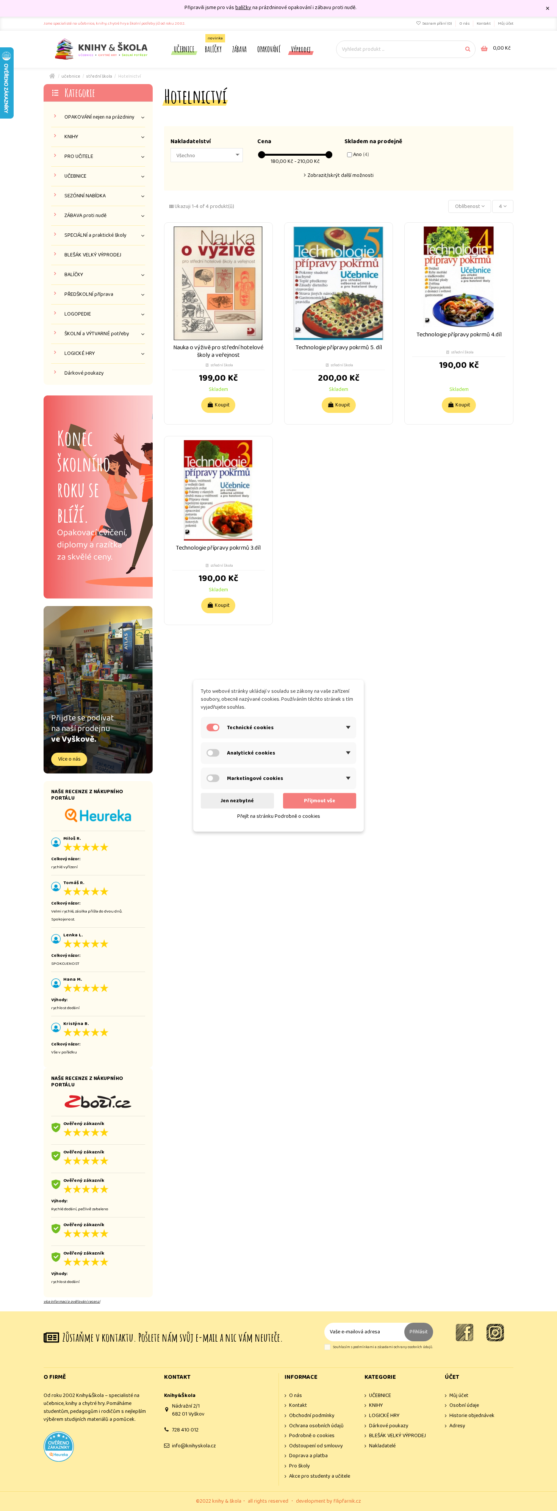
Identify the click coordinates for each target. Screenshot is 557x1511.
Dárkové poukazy (84, 373)
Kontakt (484, 23)
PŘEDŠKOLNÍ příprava (88, 294)
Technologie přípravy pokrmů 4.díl (459, 334)
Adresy (457, 1426)
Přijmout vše (319, 800)
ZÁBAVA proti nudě (85, 216)
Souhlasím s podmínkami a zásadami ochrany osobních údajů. (383, 1347)
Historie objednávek (471, 1416)
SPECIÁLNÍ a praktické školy (95, 235)
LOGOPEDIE (77, 314)
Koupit (222, 405)
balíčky (243, 7)
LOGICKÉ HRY (79, 354)
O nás (464, 23)
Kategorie (79, 93)
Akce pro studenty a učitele (319, 1476)
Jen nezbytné (237, 800)
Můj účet (505, 23)
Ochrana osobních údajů (316, 1426)
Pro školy (299, 1466)
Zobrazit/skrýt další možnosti (341, 175)
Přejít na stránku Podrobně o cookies (278, 816)
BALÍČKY (73, 275)
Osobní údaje (464, 1405)
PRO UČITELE (78, 157)
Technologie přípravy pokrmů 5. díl (339, 347)
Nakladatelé (382, 1446)
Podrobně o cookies (312, 1436)
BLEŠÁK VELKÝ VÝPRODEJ (92, 255)
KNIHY (71, 137)
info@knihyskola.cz (194, 1446)
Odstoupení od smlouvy (316, 1446)
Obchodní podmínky (312, 1416)
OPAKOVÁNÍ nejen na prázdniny (99, 117)
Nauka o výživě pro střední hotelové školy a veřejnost (218, 351)
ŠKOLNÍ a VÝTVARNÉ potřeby (96, 334)
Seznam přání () (437, 23)
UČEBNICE (75, 176)
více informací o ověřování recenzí (72, 1301)
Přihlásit (419, 1332)
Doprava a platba (308, 1456)
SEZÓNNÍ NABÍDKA (85, 196)
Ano (361, 154)
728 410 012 (185, 1430)
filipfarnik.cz (347, 1501)
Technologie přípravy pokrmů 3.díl (218, 548)
